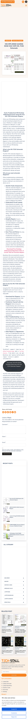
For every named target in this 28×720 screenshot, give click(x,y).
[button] (23, 2)
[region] (14, 707)
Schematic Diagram (18, 40)
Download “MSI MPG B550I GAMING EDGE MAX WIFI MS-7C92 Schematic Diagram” (14, 366)
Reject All (14, 717)
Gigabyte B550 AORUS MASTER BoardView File (20, 652)
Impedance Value (14, 588)
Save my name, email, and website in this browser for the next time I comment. (12, 450)
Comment (5, 424)
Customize (14, 713)
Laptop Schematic (14, 599)
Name (4, 436)
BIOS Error (14, 578)
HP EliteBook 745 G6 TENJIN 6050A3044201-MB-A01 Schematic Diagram (17, 535)
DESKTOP (8, 40)
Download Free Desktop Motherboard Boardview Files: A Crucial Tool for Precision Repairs (14, 250)
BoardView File (6, 647)
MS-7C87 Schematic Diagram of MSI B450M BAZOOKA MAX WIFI (20, 631)
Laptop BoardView (14, 595)
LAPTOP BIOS (14, 592)
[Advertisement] (14, 23)
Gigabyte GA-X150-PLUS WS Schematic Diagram (7, 631)
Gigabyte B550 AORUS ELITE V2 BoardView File (7, 652)
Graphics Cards (14, 585)
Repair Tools (14, 602)
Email (4, 442)
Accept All (14, 709)
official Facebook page (8, 351)
